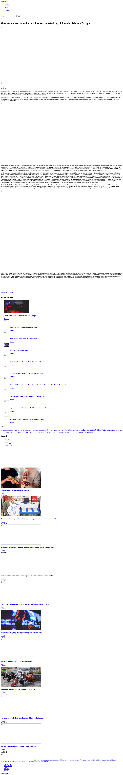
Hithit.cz (94, 429)
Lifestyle (6, 4)
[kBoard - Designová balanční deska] (106, 760)
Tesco (60, 432)
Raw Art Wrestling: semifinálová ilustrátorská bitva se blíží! (27, 419)
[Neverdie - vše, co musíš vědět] (88, 760)
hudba (100, 430)
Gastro (6, 7)
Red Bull (49, 432)
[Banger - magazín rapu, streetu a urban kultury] (47, 760)
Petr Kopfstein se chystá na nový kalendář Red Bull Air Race (27, 396)
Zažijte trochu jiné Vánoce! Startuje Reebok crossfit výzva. (26, 373)
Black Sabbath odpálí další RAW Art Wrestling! (23, 338)
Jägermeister (107, 430)
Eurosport (86, 430)
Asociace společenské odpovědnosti (9, 430)
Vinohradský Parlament (73, 432)
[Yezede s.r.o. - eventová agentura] (69, 760)
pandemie (30, 432)
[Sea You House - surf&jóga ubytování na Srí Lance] (27, 760)
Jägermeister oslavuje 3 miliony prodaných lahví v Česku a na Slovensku (30, 408)
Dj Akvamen (73, 430)
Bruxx (41, 430)
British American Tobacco (32, 430)
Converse (49, 430)
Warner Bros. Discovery (86, 432)
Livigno (120, 430)
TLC (63, 432)
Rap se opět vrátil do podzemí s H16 (20, 350)
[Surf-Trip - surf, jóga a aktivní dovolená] (16, 760)
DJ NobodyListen (79, 430)
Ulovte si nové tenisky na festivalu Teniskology (20, 316)
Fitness (6, 8)
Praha (40, 432)
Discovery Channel (64, 430)
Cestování (6, 5)
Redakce (3, 87)
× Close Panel (4, 773)
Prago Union (35, 432)
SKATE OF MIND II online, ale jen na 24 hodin (23, 327)
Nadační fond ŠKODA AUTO (6, 432)
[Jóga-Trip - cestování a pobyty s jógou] (6, 760)
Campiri (44, 430)
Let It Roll (115, 430)
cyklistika (55, 430)
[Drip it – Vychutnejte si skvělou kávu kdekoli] (35, 761)
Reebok (53, 432)
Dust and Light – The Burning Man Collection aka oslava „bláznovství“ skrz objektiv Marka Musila (38, 384)
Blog (5, 439)
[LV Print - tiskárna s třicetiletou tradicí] (11, 761)
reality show (44, 432)
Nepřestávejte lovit (20, 432)
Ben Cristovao (21, 430)
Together (67, 432)
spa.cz (57, 432)
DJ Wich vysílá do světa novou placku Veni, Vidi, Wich (25, 361)
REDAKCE (7, 10)
